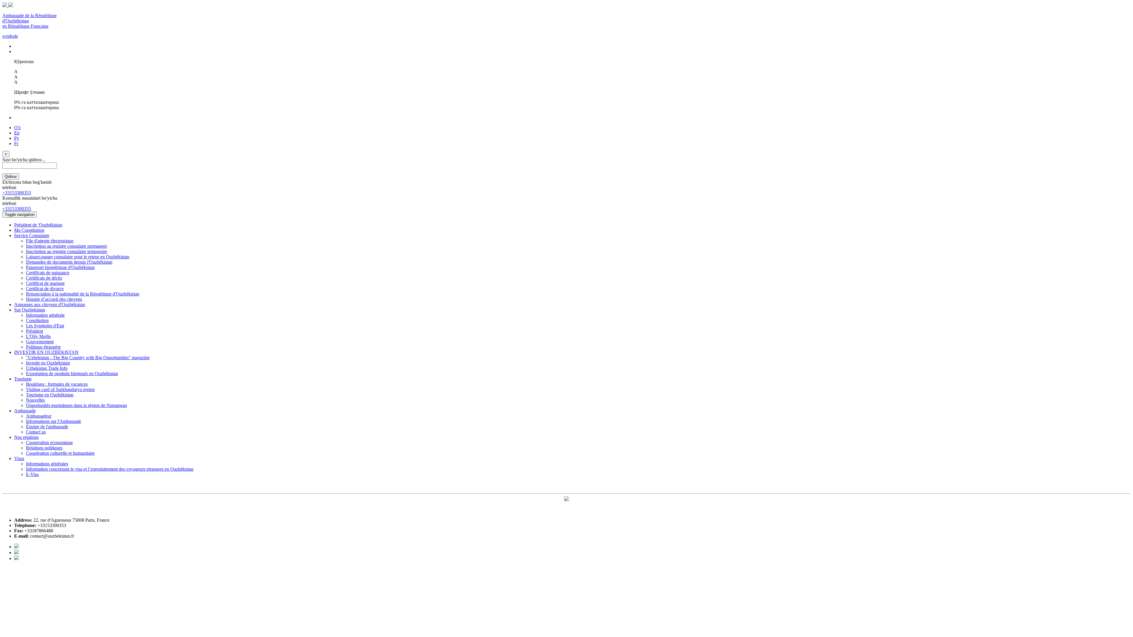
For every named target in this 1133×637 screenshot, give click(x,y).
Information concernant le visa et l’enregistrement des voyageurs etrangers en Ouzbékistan (110, 469)
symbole (10, 36)
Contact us (36, 431)
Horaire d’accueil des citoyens (54, 299)
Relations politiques (44, 447)
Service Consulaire (31, 235)
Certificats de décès (44, 277)
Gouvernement (40, 341)
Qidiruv (11, 176)
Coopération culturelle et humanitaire (60, 453)
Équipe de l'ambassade (47, 426)
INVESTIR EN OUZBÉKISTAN (46, 352)
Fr (16, 143)
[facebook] (16, 546)
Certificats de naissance (47, 272)
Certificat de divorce (45, 288)
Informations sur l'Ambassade (53, 421)
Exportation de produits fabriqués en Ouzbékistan (72, 373)
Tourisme (23, 378)
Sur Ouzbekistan (29, 309)
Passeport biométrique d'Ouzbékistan (60, 267)
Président (34, 331)
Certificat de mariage (45, 283)
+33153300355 (16, 208)
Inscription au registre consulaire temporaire (66, 251)
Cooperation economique (49, 442)
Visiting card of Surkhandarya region (60, 389)
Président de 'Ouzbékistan (38, 224)
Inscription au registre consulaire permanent (66, 246)
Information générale (45, 315)
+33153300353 (16, 192)
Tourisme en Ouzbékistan (49, 394)
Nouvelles (35, 400)
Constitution (37, 320)
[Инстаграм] (16, 558)
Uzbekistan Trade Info (47, 368)
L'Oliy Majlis (38, 336)
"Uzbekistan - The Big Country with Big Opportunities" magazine (88, 357)
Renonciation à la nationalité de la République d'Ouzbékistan (82, 293)
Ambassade (25, 410)
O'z (17, 127)
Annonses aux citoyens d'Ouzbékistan (49, 304)
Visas (19, 458)
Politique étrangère (43, 346)
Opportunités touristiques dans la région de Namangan (76, 405)
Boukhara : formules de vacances (57, 384)
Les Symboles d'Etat (45, 325)
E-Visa (32, 474)
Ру (16, 138)
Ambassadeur (38, 415)
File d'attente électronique (49, 240)
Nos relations (26, 437)
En (16, 132)
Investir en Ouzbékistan (48, 362)
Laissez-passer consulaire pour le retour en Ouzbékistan (77, 256)
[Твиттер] (16, 552)
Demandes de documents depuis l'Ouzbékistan (69, 262)
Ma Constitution (29, 230)
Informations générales (47, 463)
